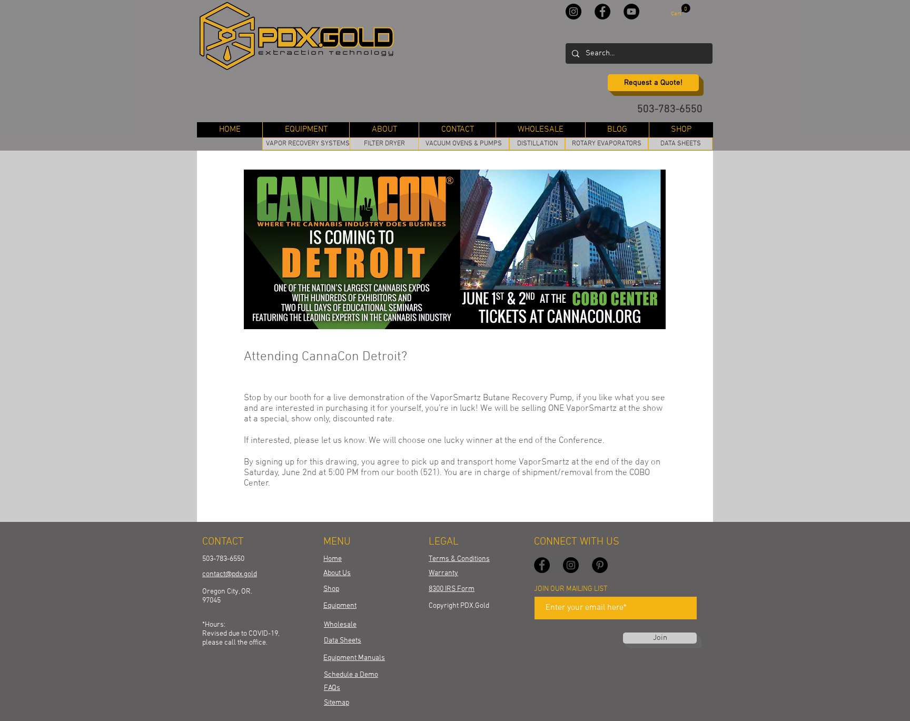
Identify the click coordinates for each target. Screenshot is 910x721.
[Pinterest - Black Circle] (600, 565)
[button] (680, 10)
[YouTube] (631, 11)
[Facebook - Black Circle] (602, 11)
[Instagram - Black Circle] (573, 11)
